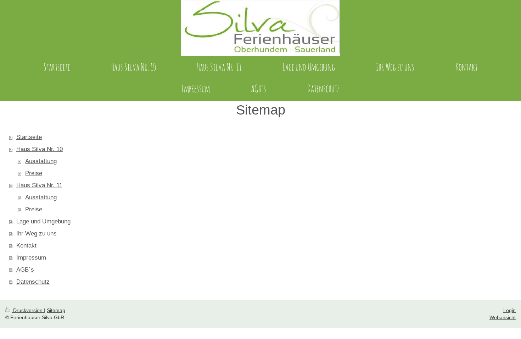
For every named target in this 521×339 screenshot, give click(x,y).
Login (509, 310)
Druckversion (28, 310)
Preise (33, 173)
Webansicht (502, 317)
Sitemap (56, 310)
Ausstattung (41, 161)
